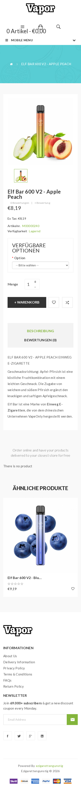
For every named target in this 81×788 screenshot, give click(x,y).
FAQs (7, 680)
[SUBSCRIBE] (72, 719)
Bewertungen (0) (40, 340)
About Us (10, 656)
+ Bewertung (42, 202)
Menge (13, 284)
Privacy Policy (14, 668)
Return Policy (13, 686)
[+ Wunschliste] (53, 302)
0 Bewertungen (19, 202)
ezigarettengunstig (49, 766)
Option (19, 258)
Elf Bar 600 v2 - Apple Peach (46, 64)
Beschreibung (40, 331)
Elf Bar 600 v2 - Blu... (25, 578)
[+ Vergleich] (67, 302)
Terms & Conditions (17, 674)
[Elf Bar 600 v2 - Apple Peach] (20, 175)
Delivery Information (19, 662)
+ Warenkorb (27, 302)
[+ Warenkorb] (8, 503)
